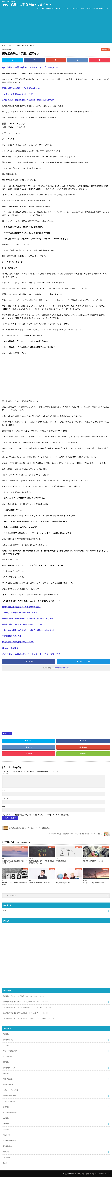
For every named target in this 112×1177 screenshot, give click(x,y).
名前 (4, 790)
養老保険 (6, 1118)
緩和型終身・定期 (9, 1068)
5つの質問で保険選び (10, 1140)
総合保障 (6, 1129)
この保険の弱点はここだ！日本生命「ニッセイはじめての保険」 (28, 1018)
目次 (4, 911)
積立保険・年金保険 (10, 1112)
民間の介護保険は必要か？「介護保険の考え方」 (21, 88)
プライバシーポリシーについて (74, 8)
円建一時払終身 (8, 1079)
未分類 (5, 1163)
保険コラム (7, 733)
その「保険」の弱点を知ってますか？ (27, 4)
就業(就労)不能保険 (9, 1096)
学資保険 (6, 1107)
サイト (4, 807)
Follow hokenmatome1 (60, 668)
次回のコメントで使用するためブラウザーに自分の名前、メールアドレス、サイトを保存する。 (37, 815)
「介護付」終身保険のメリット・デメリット (19, 94)
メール (5, 798)
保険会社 (6, 1152)
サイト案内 (6, 1157)
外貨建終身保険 (8, 1084)
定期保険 (6, 1062)
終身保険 (6, 1073)
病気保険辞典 (7, 1146)
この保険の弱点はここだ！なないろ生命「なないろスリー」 (27, 1007)
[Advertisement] (56, 27)
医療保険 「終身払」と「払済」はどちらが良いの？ (24, 996)
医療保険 (6, 1034)
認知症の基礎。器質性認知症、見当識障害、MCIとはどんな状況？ (28, 100)
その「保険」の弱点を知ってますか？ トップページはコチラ (31, 67)
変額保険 (6, 1124)
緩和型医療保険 (8, 1040)
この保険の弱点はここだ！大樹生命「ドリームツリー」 (25, 1013)
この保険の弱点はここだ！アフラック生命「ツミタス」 (25, 1002)
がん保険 (6, 1045)
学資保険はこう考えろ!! (11, 636)
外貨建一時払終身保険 (10, 1090)
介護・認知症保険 (9, 1101)
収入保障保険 (7, 1056)
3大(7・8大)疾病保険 (10, 1051)
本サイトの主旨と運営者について (97, 8)
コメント (5, 774)
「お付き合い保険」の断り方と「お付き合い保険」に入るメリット (28, 630)
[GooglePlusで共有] (56, 60)
